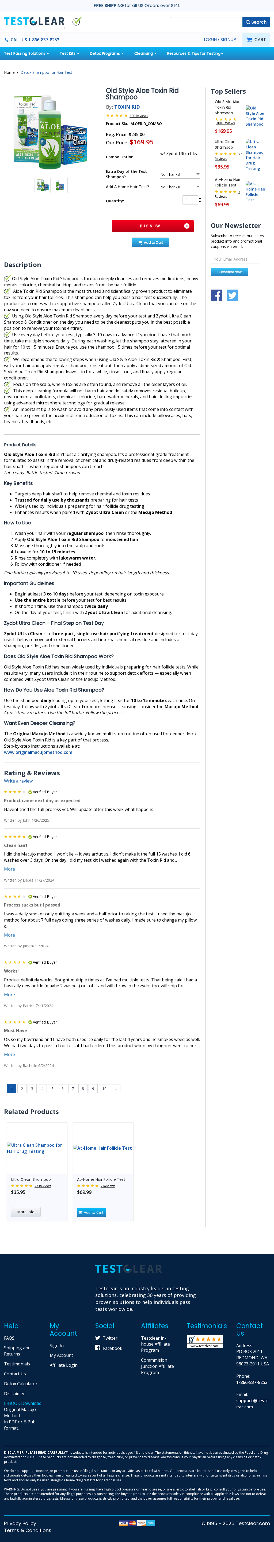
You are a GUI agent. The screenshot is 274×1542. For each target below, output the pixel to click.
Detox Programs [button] (105, 53)
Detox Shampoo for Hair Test (46, 72)
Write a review (18, 781)
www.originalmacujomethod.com (38, 752)
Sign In (57, 1346)
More (9, 869)
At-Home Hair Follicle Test (101, 1179)
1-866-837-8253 (252, 1382)
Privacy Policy (20, 1523)
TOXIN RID (127, 107)
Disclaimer (14, 1394)
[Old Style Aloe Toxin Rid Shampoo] (51, 132)
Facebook (112, 1348)
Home (9, 72)
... (116, 1088)
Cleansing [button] (144, 53)
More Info (26, 1211)
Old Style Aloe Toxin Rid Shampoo (228, 107)
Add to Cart (153, 242)
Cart (260, 39)
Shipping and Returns (17, 1351)
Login (210, 39)
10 (104, 1088)
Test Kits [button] (68, 53)
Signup (228, 40)
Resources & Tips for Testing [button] (193, 53)
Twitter (110, 1338)
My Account (61, 1355)
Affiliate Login (64, 1365)
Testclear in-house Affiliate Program (155, 1344)
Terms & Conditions (27, 1530)
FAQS (9, 1338)
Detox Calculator (20, 1384)
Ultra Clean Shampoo (31, 1179)
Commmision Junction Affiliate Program (157, 1366)
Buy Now (150, 226)
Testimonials (17, 1364)
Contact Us (15, 1374)
